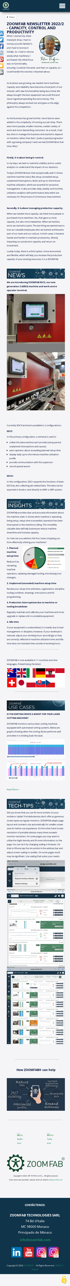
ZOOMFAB (29, 1265)
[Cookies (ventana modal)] (64, 1280)
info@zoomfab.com (35, 1240)
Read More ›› (13, 789)
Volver (11, 17)
